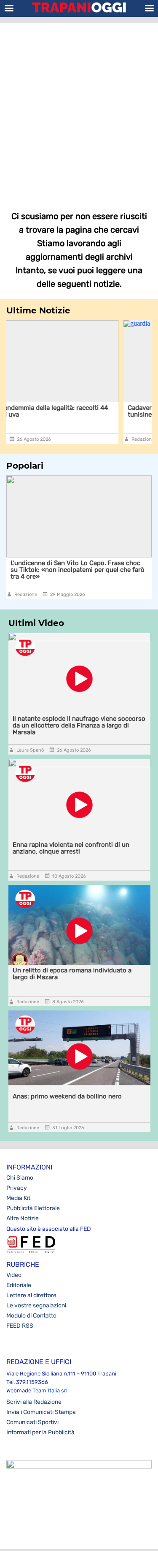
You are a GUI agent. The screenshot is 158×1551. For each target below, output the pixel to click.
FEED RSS (19, 1325)
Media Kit (18, 1198)
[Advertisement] (79, 111)
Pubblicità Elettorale (33, 1208)
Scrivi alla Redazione (34, 1402)
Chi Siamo (19, 1177)
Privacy (16, 1187)
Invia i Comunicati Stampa (41, 1412)
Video (13, 1275)
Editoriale (18, 1285)
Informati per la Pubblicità (40, 1432)
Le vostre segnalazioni (36, 1305)
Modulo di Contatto (31, 1315)
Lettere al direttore (31, 1295)
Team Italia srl (49, 1390)
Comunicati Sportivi (32, 1422)
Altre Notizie (22, 1218)
